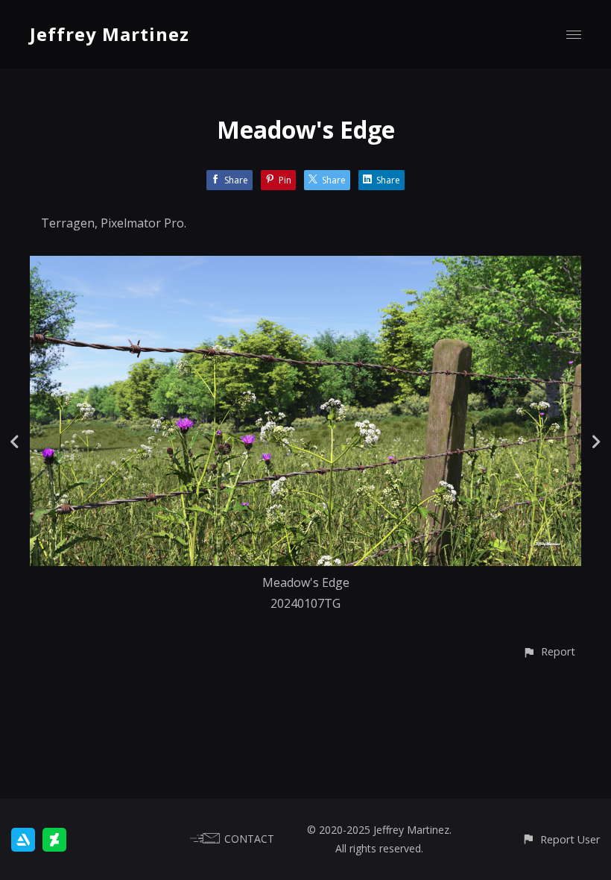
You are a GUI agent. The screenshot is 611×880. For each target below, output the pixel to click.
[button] (548, 651)
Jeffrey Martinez (109, 34)
